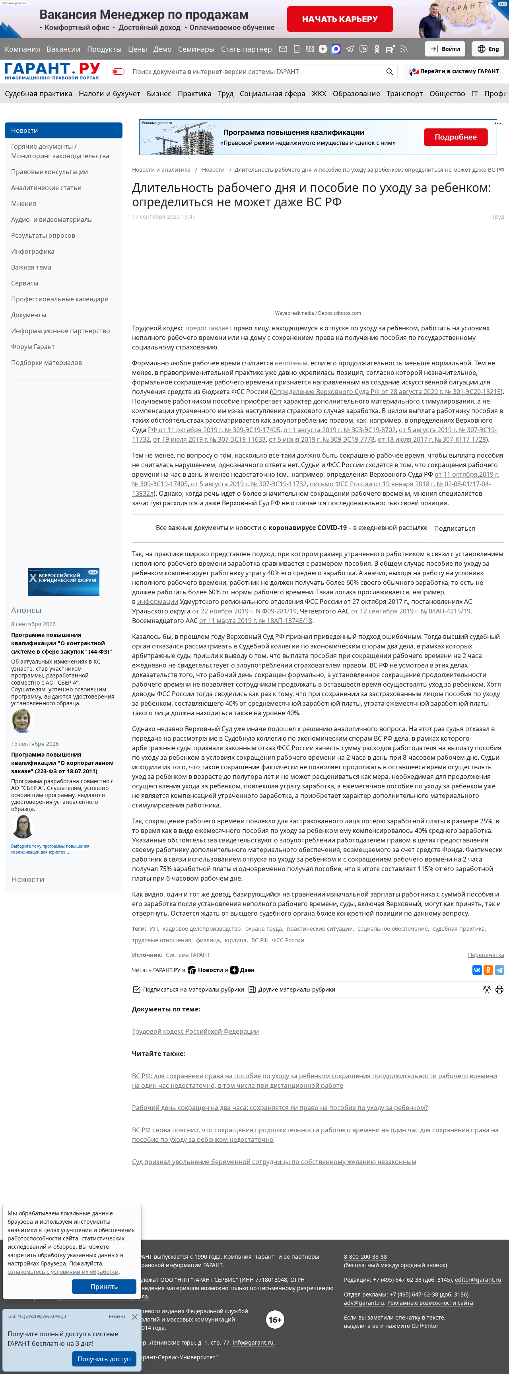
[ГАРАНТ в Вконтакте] (310, 49)
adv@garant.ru (364, 1302)
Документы (28, 315)
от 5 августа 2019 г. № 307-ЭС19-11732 (249, 483)
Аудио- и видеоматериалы (52, 219)
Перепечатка (486, 955)
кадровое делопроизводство (202, 928)
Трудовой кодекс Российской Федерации (195, 1031)
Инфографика (32, 251)
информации (157, 601)
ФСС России (288, 940)
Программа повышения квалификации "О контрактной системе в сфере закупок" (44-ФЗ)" (61, 643)
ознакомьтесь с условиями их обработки (63, 1271)
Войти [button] (451, 48)
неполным (291, 363)
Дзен (247, 970)
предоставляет (208, 328)
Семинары (196, 49)
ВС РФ (259, 940)
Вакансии (64, 49)
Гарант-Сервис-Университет (176, 1357)
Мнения (23, 203)
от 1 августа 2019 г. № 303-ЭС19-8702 (340, 429)
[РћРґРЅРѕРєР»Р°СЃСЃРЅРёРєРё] (488, 970)
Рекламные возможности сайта (430, 1302)
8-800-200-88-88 (365, 1256)
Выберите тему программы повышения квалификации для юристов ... (50, 849)
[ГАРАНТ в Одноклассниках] (377, 49)
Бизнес (159, 93)
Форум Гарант (33, 346)
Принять (104, 1286)
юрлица (236, 940)
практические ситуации (320, 928)
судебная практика (459, 928)
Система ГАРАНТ (188, 955)
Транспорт (405, 93)
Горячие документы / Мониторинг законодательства (60, 151)
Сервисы (24, 283)
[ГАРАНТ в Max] (336, 49)
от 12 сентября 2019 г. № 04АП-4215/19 (410, 611)
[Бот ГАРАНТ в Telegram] (363, 49)
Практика (195, 93)
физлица (208, 940)
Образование (356, 93)
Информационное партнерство (60, 330)
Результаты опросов (43, 235)
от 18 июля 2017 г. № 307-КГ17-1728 (432, 439)
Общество (447, 93)
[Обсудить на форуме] (487, 989)
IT (475, 93)
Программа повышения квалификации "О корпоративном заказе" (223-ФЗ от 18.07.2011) (62, 763)
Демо (162, 49)
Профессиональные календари (60, 299)
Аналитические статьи (46, 187)
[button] (454, 71)
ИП (154, 928)
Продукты (104, 49)
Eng (494, 48)
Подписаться (454, 528)
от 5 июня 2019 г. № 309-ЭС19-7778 (322, 439)
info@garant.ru (253, 1342)
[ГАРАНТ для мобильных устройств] (296, 49)
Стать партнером (251, 49)
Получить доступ (104, 1359)
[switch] (118, 71)
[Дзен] (323, 49)
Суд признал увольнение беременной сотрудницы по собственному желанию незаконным (274, 1161)
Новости (24, 130)
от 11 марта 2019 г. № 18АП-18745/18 (255, 620)
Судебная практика (38, 93)
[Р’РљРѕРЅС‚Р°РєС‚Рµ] (477, 970)
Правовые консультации (49, 171)
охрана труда (263, 928)
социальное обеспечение (392, 928)
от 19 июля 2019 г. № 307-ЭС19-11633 (209, 439)
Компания (22, 49)
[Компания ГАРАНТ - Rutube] (390, 49)
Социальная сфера (272, 93)
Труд (225, 93)
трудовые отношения (161, 940)
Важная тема (31, 267)
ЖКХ (319, 93)
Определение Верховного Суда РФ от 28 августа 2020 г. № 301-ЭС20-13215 (386, 391)
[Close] (134, 1316)
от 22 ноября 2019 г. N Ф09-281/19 (244, 611)
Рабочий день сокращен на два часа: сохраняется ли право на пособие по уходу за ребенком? (280, 1107)
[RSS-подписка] (404, 49)
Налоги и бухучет (109, 93)
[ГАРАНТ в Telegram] (350, 49)
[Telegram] (499, 970)
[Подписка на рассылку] (283, 49)
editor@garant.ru (478, 1279)
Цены (137, 49)
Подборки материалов (46, 362)
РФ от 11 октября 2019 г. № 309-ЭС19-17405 (214, 429)
